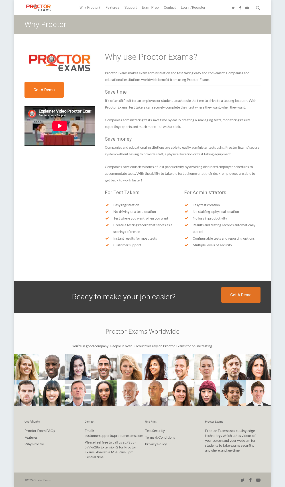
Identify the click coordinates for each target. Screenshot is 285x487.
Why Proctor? (89, 7)
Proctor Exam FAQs (39, 430)
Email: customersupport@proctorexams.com (112, 433)
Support (130, 7)
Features (112, 7)
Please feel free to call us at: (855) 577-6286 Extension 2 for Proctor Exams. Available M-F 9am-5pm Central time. (110, 449)
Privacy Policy (156, 444)
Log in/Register (193, 7)
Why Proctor (34, 444)
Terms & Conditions (160, 437)
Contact (170, 7)
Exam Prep (150, 7)
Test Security (155, 430)
